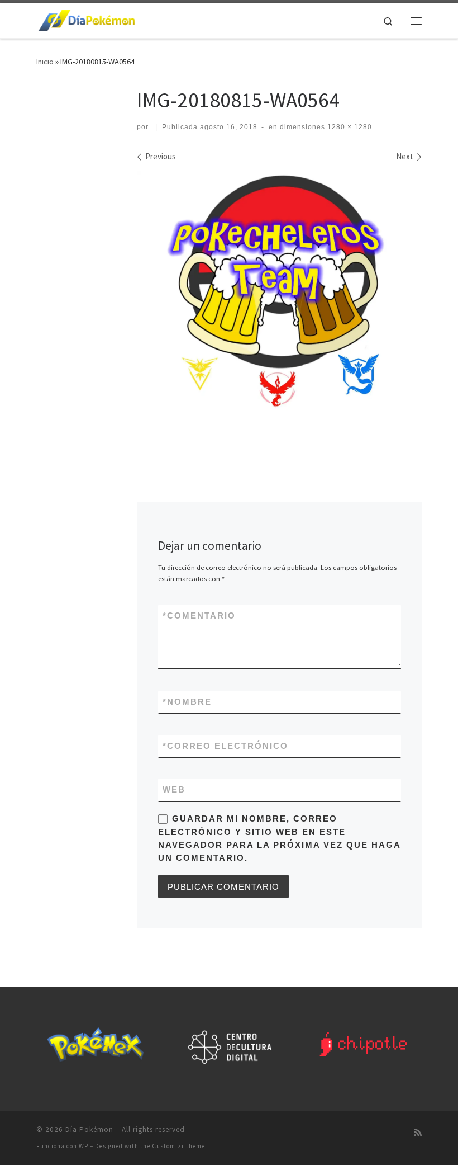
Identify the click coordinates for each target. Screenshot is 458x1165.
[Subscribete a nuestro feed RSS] (418, 1133)
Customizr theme (178, 1146)
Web (174, 789)
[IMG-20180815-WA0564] (279, 313)
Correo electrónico (225, 746)
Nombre (187, 701)
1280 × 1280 (348, 127)
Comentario (199, 615)
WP (83, 1146)
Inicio (45, 61)
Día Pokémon (89, 1129)
